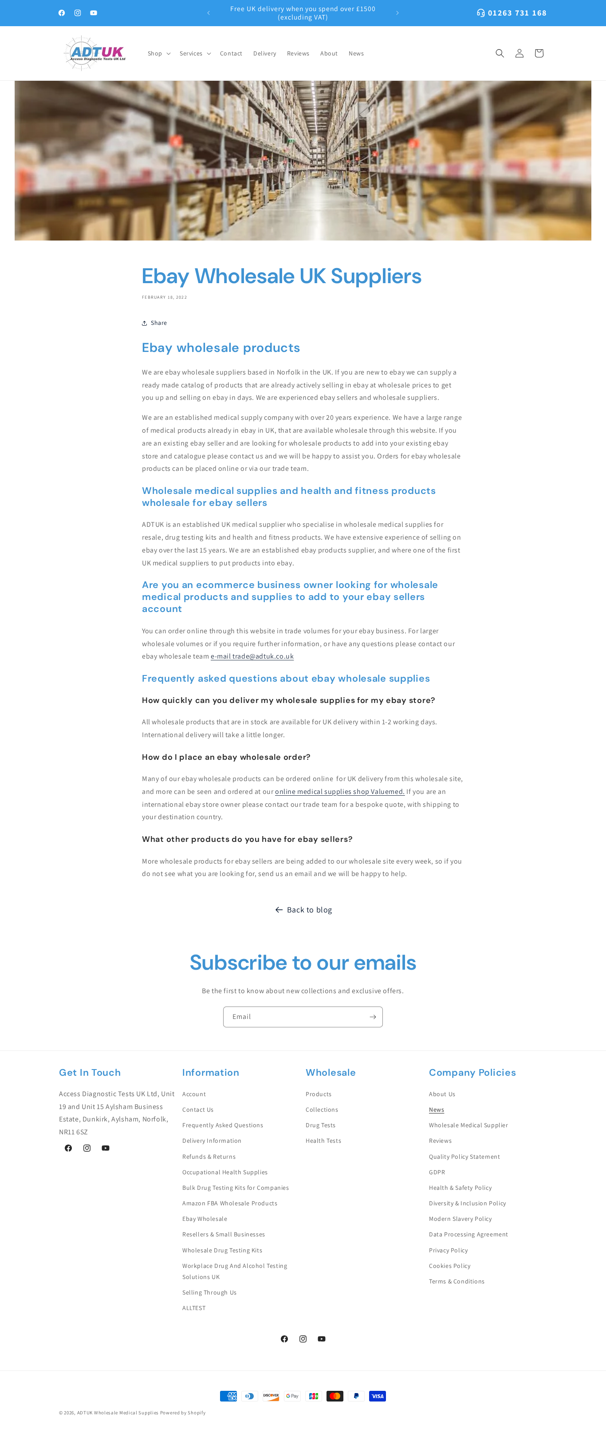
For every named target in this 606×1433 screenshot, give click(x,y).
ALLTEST (193, 1308)
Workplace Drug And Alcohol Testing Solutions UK (234, 1271)
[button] (158, 53)
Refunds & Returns (209, 1157)
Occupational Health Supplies (225, 1172)
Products (319, 1094)
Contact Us (198, 1109)
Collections (322, 1109)
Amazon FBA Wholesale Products (229, 1203)
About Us (442, 1094)
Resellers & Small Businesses (223, 1234)
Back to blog (309, 909)
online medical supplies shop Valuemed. (340, 791)
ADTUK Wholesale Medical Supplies (118, 1412)
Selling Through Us (209, 1292)
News (436, 1109)
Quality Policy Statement (464, 1157)
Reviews (440, 1141)
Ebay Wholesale (204, 1219)
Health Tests (323, 1141)
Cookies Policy (449, 1266)
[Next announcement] (397, 12)
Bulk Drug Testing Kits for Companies (235, 1188)
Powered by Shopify (183, 1412)
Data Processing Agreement (468, 1234)
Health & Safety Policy (460, 1188)
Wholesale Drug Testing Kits (222, 1250)
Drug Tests (321, 1125)
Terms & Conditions (457, 1281)
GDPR (437, 1172)
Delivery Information (212, 1141)
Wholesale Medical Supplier (468, 1125)
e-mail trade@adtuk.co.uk (252, 656)
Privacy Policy (448, 1250)
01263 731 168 (517, 13)
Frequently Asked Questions (223, 1125)
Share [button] (159, 323)
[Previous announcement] (208, 12)
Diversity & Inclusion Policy (467, 1203)
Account (194, 1094)
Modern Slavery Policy (460, 1219)
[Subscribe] (372, 1017)
